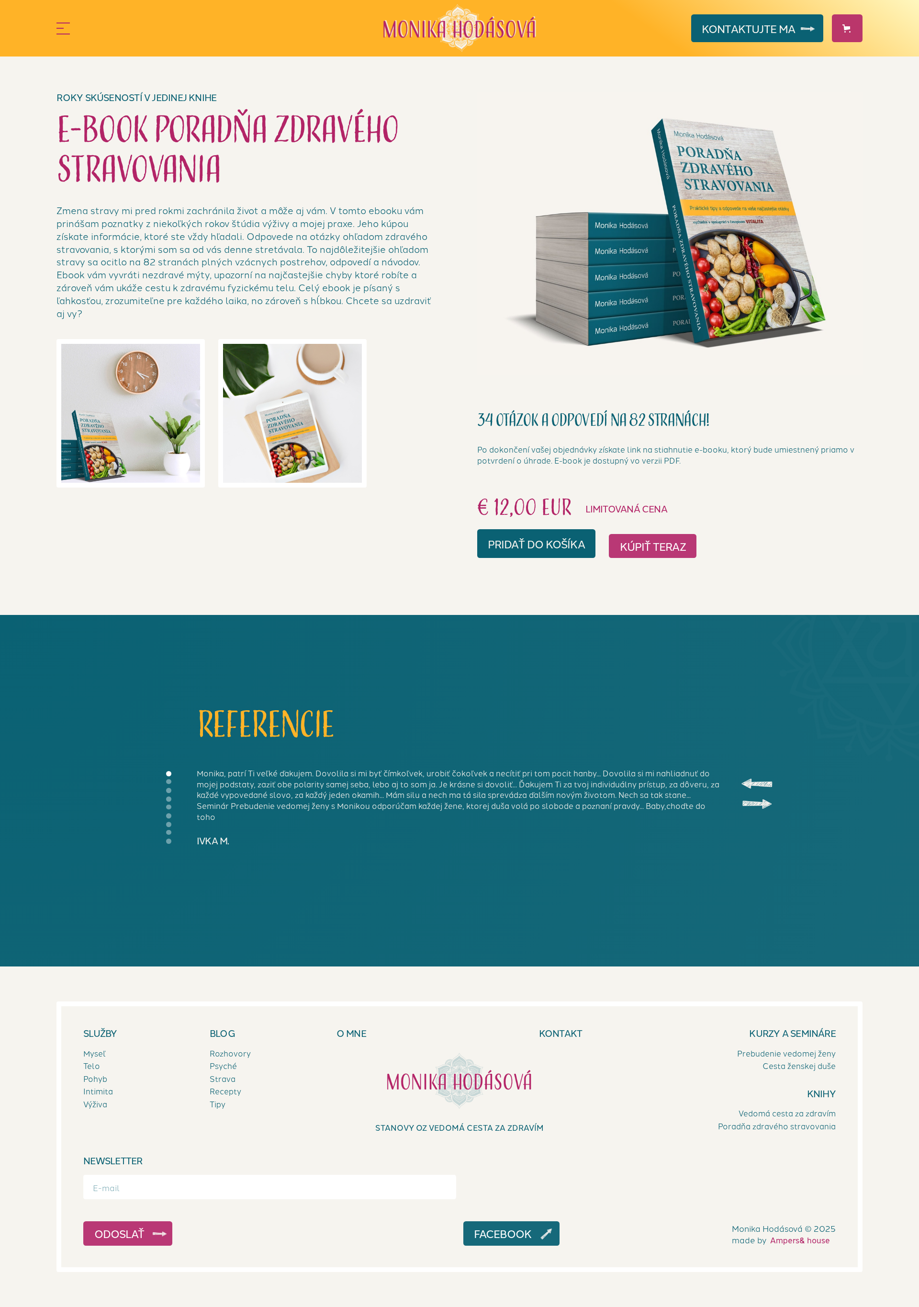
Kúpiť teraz (653, 546)
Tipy (217, 1104)
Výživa (95, 1104)
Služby (100, 1033)
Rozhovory (230, 1052)
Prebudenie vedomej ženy (786, 1052)
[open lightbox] (670, 233)
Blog (222, 1033)
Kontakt (748, 28)
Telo (91, 1065)
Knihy (821, 1093)
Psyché (223, 1065)
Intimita (98, 1091)
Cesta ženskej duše (799, 1065)
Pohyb (95, 1078)
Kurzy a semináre (793, 1033)
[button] (190, 28)
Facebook (502, 1233)
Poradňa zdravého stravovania (777, 1126)
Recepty (225, 1091)
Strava (222, 1078)
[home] (459, 28)
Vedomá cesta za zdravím (787, 1113)
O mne (351, 1033)
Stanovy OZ (459, 1127)
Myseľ (94, 1052)
